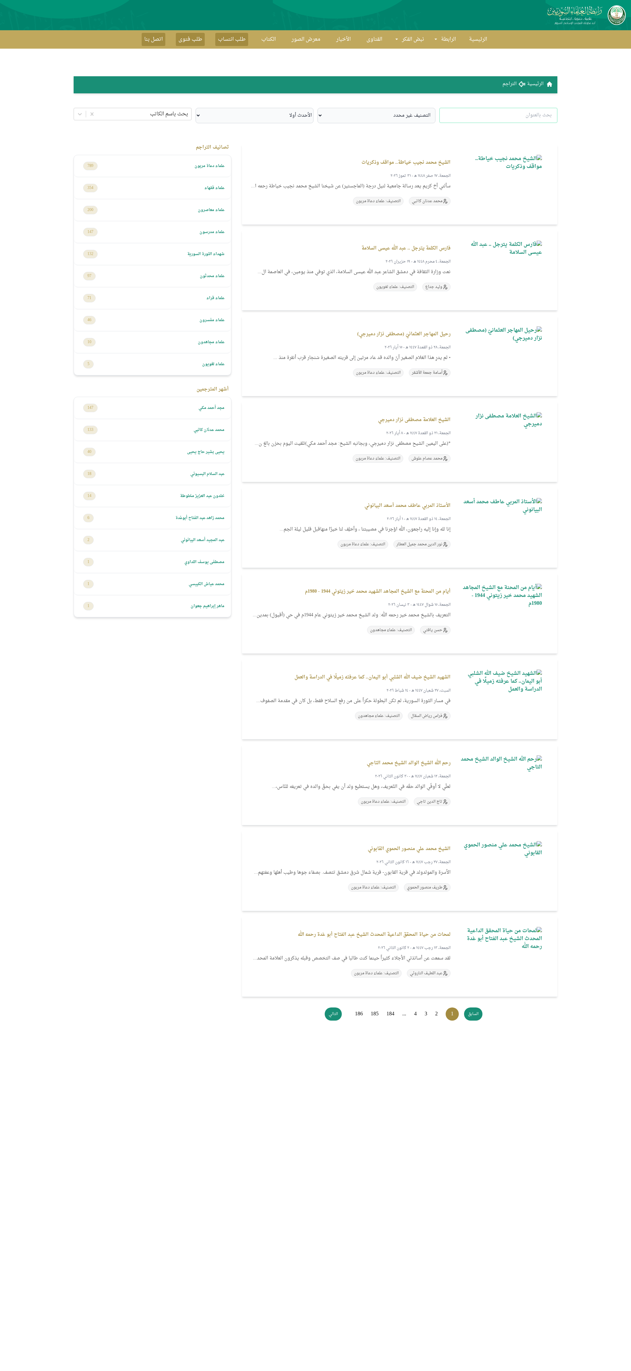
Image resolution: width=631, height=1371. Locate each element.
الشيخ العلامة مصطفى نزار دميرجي (414, 419)
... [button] (404, 1014)
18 (89, 474)
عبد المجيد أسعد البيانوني (202, 540)
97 (89, 276)
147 (90, 232)
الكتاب (268, 39)
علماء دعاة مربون (209, 166)
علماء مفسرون (211, 320)
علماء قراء (215, 298)
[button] (473, 1014)
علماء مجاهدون (211, 342)
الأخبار (343, 39)
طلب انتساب (231, 39)
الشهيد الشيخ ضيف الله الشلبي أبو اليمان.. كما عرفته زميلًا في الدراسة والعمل (372, 677)
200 (90, 210)
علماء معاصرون (211, 210)
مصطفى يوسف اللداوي (204, 562)
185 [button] (375, 1014)
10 (89, 342)
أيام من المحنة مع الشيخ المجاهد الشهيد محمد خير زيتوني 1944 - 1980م (378, 591)
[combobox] (187, 114)
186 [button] (359, 1014)
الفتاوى (374, 39)
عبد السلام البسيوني (207, 474)
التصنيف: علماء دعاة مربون (378, 201)
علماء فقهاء (214, 188)
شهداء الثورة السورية (205, 254)
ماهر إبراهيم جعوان (207, 606)
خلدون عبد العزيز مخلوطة (202, 496)
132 (90, 254)
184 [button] (390, 1014)
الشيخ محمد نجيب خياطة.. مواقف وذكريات (406, 162)
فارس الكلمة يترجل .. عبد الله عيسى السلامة (406, 248)
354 (90, 188)
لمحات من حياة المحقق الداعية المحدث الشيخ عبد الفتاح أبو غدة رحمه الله (374, 934)
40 (89, 452)
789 (90, 166)
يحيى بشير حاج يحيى (205, 452)
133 (90, 430)
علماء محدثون (212, 276)
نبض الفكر (413, 39)
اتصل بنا (153, 39)
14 (89, 496)
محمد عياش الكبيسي (206, 584)
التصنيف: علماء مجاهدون (391, 630)
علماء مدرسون (211, 232)
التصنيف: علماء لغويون (395, 287)
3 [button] (426, 1014)
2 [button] (436, 1014)
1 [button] (452, 1014)
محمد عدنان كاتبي (209, 430)
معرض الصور (306, 39)
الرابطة (448, 39)
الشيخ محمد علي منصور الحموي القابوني (409, 848)
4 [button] (415, 1014)
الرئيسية (478, 39)
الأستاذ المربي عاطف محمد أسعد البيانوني (407, 505)
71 (89, 298)
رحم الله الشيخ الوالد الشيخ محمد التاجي (409, 763)
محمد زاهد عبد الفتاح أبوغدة (199, 518)
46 (89, 320)
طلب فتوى (190, 39)
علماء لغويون (213, 364)
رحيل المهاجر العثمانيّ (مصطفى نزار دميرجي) (404, 334)
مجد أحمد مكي (211, 408)
